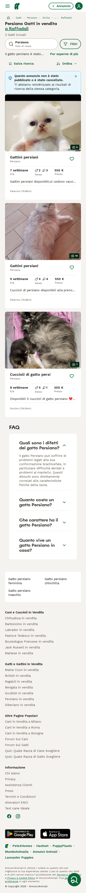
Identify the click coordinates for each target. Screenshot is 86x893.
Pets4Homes (22, 846)
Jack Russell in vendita (22, 647)
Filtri (73, 44)
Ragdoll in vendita (18, 681)
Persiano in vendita (19, 699)
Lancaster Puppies (19, 857)
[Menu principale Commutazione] (7, 6)
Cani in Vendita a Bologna (24, 733)
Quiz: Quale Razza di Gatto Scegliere (32, 757)
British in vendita (18, 676)
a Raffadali (17, 28)
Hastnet (42, 846)
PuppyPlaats (62, 846)
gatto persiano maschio (19, 593)
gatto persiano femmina (19, 581)
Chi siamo (12, 773)
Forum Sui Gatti (17, 745)
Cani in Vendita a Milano (23, 721)
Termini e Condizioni (20, 797)
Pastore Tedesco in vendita (25, 636)
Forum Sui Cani (16, 739)
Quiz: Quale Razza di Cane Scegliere (32, 751)
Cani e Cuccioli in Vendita (24, 612)
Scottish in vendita (19, 693)
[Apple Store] (55, 834)
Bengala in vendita (19, 687)
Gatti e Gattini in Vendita (24, 664)
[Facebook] (9, 816)
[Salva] (72, 159)
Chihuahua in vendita (21, 618)
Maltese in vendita (19, 653)
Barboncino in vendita (21, 624)
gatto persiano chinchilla (56, 581)
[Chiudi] (75, 76)
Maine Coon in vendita (22, 670)
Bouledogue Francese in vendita (29, 641)
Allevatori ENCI (16, 802)
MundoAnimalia (17, 852)
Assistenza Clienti (18, 785)
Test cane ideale (17, 808)
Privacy (10, 779)
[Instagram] (18, 816)
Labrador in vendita (19, 630)
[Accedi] (79, 6)
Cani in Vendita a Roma (22, 727)
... (55, 17)
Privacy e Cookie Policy (20, 878)
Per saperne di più (64, 54)
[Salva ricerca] (74, 879)
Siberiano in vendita (20, 705)
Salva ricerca (24, 63)
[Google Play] (20, 834)
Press (9, 791)
